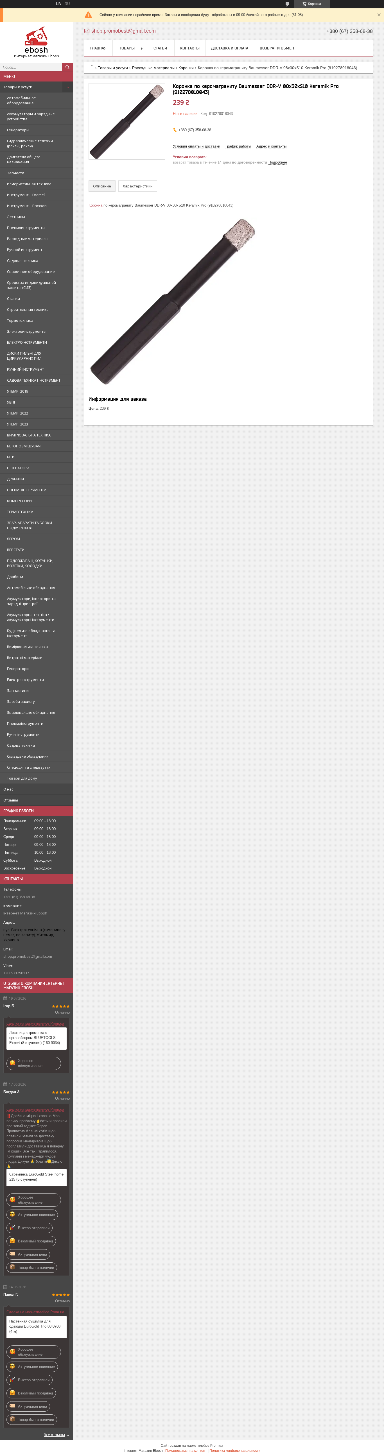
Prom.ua (216, 1446)
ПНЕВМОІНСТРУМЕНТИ (26, 489)
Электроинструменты (26, 331)
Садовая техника (22, 260)
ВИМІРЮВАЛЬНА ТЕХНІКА (29, 435)
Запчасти (15, 172)
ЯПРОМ (13, 538)
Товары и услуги (17, 86)
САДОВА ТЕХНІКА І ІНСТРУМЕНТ (33, 380)
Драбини (15, 576)
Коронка (95, 205)
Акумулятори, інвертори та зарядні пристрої (31, 601)
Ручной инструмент (24, 249)
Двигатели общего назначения (23, 159)
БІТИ (11, 456)
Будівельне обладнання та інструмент (31, 633)
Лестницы (16, 216)
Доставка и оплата (229, 48)
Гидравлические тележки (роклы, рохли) (30, 143)
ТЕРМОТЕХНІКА (20, 511)
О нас (8, 789)
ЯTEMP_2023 (17, 424)
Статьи (160, 48)
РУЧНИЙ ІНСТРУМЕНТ (25, 369)
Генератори (18, 668)
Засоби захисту (21, 701)
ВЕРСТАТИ (15, 549)
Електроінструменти (25, 679)
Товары (127, 48)
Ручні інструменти (23, 734)
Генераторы (18, 129)
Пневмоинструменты (26, 227)
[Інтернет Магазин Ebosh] (36, 40)
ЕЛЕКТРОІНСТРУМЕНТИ (27, 342)
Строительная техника (28, 309)
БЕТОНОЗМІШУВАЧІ (24, 446)
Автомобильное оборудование (21, 100)
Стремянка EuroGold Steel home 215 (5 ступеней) (36, 1176)
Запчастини (18, 690)
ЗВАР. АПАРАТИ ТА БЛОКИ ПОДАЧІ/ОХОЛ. (29, 525)
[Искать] (67, 67)
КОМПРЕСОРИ (19, 500)
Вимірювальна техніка (27, 646)
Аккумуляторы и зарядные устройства (31, 116)
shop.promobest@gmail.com (27, 956)
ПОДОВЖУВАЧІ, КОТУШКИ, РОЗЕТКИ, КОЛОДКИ (30, 563)
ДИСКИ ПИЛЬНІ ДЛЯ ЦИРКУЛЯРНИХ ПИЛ (24, 356)
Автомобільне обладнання (31, 587)
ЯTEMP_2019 (17, 391)
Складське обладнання (28, 756)
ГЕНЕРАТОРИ (18, 467)
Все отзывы (54, 1434)
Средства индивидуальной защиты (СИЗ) (31, 285)
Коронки (186, 67)
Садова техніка (21, 745)
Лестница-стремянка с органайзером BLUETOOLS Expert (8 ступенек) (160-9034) (34, 1038)
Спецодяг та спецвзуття (28, 767)
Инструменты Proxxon (27, 205)
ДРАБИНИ (15, 478)
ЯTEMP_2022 (17, 413)
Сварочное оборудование (31, 271)
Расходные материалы (27, 238)
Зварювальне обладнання (31, 712)
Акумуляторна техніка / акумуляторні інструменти (30, 617)
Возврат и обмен (277, 48)
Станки (13, 298)
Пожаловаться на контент (186, 1451)
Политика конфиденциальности (235, 1451)
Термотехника (20, 320)
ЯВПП (12, 402)
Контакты (190, 48)
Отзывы (10, 800)
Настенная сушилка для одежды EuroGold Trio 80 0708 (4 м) (34, 1326)
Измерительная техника (29, 183)
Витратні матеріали (24, 657)
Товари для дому (22, 778)
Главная (98, 48)
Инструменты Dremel (26, 194)
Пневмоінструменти (25, 723)
